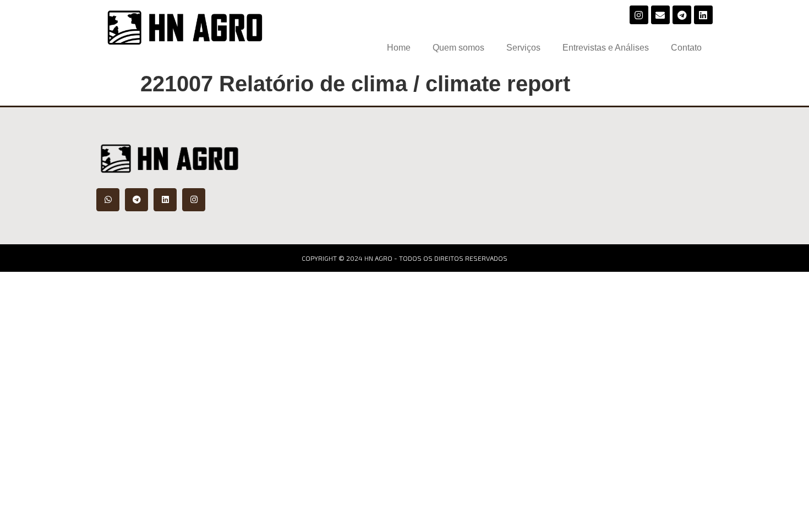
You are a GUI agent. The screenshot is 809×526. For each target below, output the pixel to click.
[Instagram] (639, 15)
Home (399, 47)
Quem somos (458, 47)
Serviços (523, 47)
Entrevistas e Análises (605, 47)
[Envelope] (660, 15)
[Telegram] (682, 15)
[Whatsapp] (107, 199)
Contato (686, 47)
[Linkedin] (703, 15)
